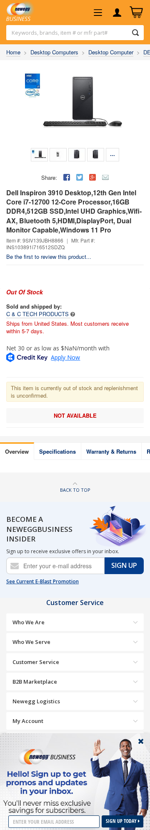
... (112, 154)
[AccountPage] (117, 12)
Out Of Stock (24, 292)
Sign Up (124, 565)
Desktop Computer (110, 52)
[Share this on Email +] (105, 177)
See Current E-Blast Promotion (42, 581)
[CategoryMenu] (97, 12)
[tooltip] (72, 314)
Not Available (75, 415)
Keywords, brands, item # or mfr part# (60, 32)
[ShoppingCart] (136, 12)
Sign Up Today (122, 821)
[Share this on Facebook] (66, 177)
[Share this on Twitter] (79, 177)
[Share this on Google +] (92, 177)
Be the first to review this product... (48, 256)
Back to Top (75, 490)
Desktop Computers (54, 52)
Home (13, 52)
